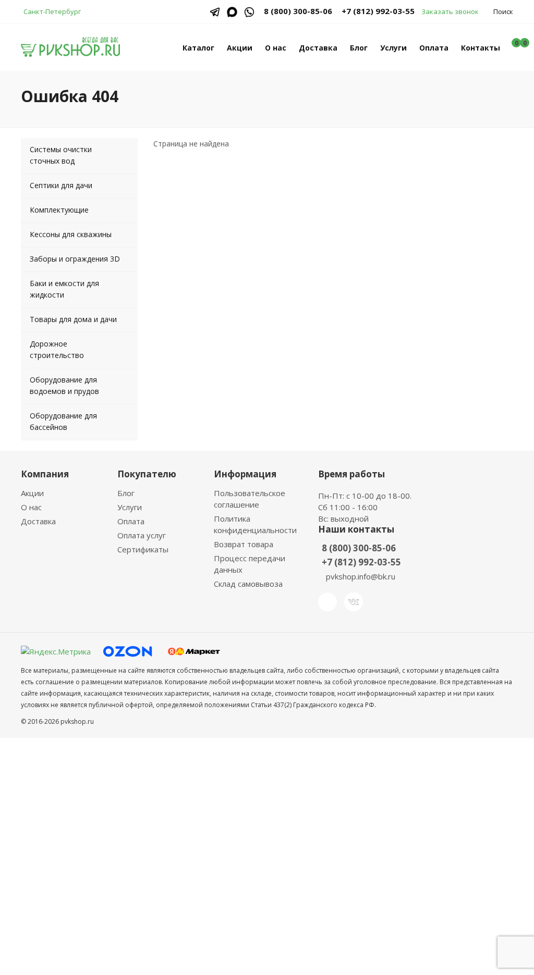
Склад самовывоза (248, 583)
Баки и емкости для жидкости (64, 289)
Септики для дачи (61, 185)
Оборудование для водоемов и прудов (64, 385)
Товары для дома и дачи (73, 319)
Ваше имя (181, 754)
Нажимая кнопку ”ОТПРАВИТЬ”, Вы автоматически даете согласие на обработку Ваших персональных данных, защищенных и (265, 857)
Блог (359, 48)
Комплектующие (59, 210)
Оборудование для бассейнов (63, 421)
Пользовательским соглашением (267, 862)
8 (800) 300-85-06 (359, 548)
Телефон (179, 794)
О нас (275, 48)
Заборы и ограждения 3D (75, 259)
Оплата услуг (141, 535)
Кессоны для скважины (71, 234)
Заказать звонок (450, 11)
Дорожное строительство (57, 349)
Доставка (318, 48)
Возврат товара (243, 544)
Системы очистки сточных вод (61, 155)
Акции (239, 48)
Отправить (199, 896)
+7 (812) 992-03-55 (378, 11)
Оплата (433, 48)
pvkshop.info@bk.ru (360, 576)
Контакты (480, 48)
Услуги (393, 48)
